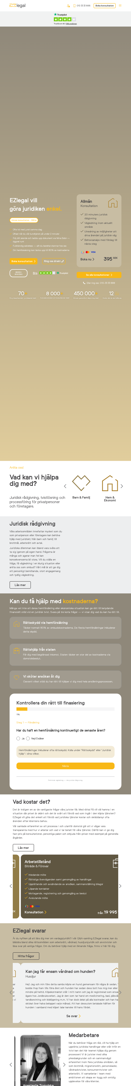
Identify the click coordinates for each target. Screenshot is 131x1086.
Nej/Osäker (37, 738)
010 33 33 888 (83, 5)
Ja (23, 738)
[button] (66, 486)
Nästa (65, 765)
